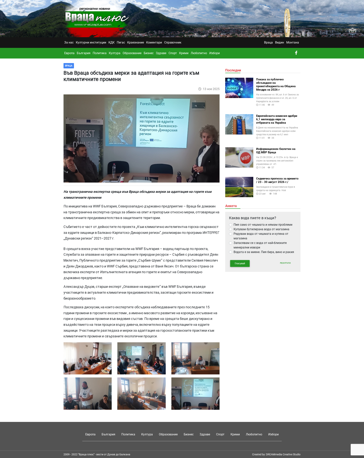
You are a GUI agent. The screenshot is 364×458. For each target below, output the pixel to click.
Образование (132, 53)
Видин (279, 42)
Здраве (161, 53)
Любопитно (199, 53)
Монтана (292, 42)
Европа (69, 53)
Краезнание (135, 42)
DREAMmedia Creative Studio (283, 454)
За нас (69, 42)
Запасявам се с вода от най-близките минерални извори (260, 245)
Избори (214, 53)
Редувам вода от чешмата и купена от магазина (261, 236)
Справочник (172, 42)
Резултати (285, 263)
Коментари (154, 42)
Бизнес (149, 53)
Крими (183, 53)
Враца (268, 42)
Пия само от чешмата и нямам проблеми (263, 224)
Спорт (173, 53)
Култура (114, 53)
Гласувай (240, 263)
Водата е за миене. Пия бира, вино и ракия (264, 252)
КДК (111, 42)
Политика (100, 53)
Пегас (121, 42)
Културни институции (91, 42)
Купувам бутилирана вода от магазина (261, 229)
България (83, 53)
